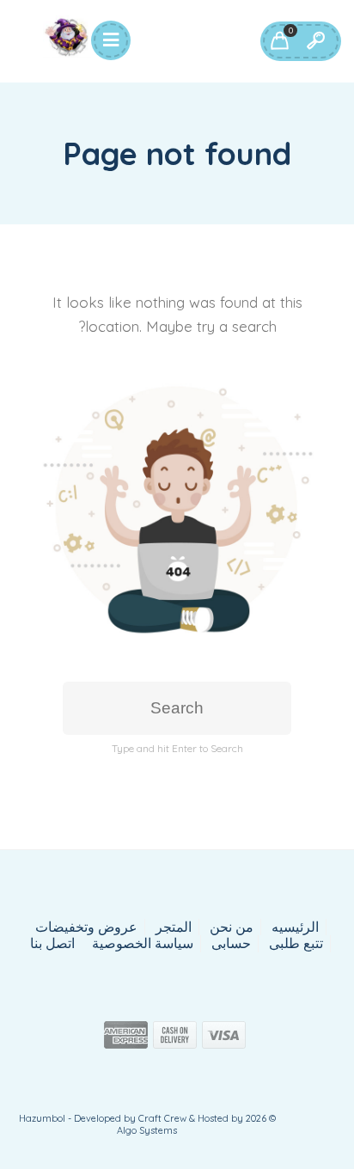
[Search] (315, 41)
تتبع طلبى (296, 943)
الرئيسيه (295, 927)
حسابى (231, 943)
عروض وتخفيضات (86, 927)
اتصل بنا (52, 943)
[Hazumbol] (67, 36)
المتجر (174, 927)
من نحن (231, 927)
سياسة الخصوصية (142, 943)
